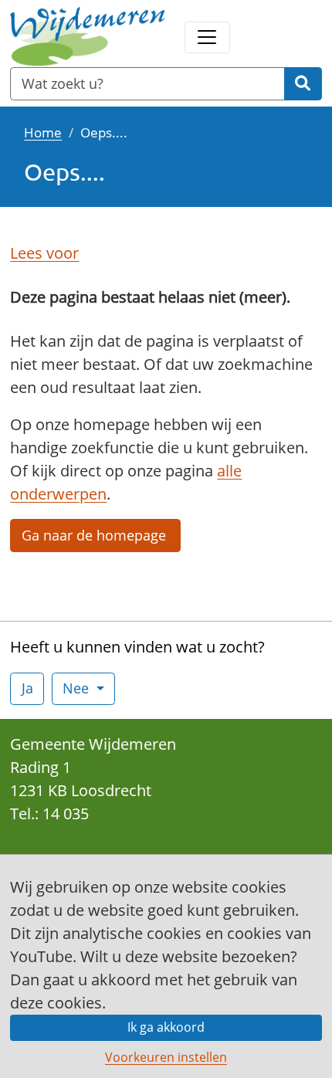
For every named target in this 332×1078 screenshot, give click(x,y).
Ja (27, 688)
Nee (78, 688)
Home (43, 132)
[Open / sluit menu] (207, 37)
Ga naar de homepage (96, 535)
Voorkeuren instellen (166, 1057)
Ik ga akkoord (166, 1027)
